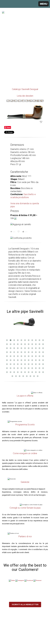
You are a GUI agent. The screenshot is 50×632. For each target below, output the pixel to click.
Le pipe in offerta (25, 395)
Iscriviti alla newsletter (25, 604)
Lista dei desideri (25, 96)
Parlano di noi (25, 536)
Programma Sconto (25, 424)
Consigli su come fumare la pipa (25, 507)
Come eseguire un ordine (25, 453)
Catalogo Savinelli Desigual (25, 89)
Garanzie (25, 482)
